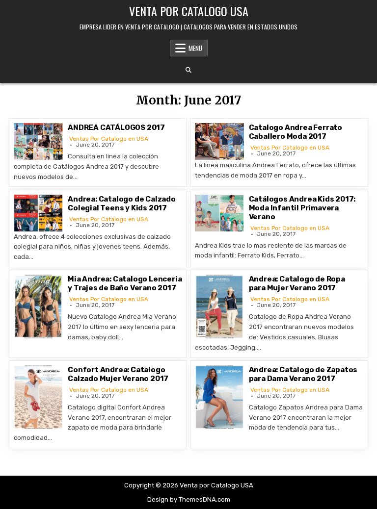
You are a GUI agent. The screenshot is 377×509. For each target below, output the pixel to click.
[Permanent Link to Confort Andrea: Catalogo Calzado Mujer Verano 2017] (38, 397)
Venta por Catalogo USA (188, 11)
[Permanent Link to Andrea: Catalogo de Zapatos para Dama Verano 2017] (219, 397)
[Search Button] (188, 70)
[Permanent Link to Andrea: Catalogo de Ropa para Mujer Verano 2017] (219, 306)
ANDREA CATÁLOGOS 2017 (116, 127)
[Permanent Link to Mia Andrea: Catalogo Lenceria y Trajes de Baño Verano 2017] (38, 306)
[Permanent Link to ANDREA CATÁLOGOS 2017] (38, 141)
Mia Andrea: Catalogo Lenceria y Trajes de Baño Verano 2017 (125, 283)
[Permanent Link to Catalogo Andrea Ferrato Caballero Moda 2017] (219, 141)
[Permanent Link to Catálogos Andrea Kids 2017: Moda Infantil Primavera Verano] (219, 213)
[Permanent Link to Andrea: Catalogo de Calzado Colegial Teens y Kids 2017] (38, 213)
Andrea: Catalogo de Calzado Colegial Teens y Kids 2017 (122, 203)
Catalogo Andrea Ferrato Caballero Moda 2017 (295, 132)
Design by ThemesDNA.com (188, 499)
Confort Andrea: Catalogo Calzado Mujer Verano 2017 (118, 374)
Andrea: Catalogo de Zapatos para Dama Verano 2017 (303, 374)
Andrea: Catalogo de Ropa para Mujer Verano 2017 (297, 283)
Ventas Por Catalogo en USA (108, 139)
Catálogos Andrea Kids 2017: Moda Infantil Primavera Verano (302, 208)
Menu (195, 48)
